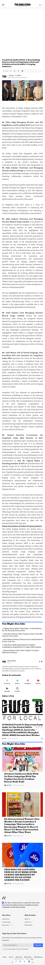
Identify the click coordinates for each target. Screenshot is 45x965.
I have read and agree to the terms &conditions (16, 949)
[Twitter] (17, 682)
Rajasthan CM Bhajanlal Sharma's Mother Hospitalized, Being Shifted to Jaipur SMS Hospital (21, 646)
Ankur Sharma (11, 660)
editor (11, 75)
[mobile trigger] (4, 5)
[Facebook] (39, 661)
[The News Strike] (22, 5)
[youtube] (38, 682)
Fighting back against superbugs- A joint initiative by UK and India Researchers (22, 630)
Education (37, 700)
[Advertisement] (22, 30)
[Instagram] (27, 682)
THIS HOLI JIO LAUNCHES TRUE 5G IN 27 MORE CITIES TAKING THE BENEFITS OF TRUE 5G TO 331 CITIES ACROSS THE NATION (20, 875)
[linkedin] (7, 690)
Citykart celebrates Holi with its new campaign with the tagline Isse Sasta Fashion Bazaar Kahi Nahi (21, 778)
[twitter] (41, 661)
